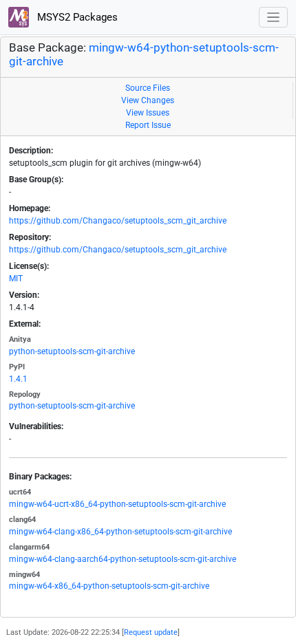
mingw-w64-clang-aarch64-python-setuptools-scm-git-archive (122, 559)
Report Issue (148, 125)
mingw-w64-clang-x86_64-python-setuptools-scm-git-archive (120, 531)
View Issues (147, 113)
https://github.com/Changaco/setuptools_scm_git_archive (117, 221)
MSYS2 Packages (76, 17)
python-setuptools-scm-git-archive (72, 351)
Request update (151, 632)
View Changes (147, 100)
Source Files (147, 88)
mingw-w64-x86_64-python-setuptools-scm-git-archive (109, 586)
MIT (16, 278)
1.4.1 (18, 379)
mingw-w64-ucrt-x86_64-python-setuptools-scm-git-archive (117, 504)
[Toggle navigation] (273, 17)
